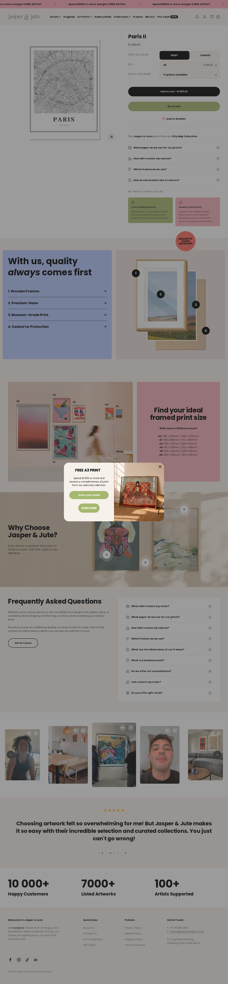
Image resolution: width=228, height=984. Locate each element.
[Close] (160, 467)
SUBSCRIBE (89, 508)
